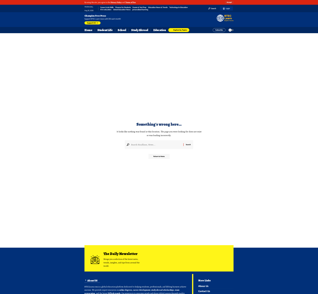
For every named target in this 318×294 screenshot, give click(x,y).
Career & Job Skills (107, 7)
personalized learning (140, 9)
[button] (229, 2)
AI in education (105, 9)
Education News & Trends (158, 7)
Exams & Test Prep (139, 7)
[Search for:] (156, 144)
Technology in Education (178, 7)
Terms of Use (130, 2)
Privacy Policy (116, 2)
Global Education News (122, 9)
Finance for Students (123, 7)
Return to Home (159, 156)
